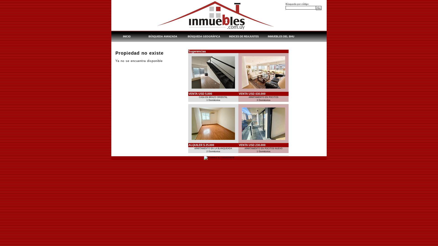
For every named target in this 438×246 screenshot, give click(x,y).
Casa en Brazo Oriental (213, 97)
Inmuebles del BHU (281, 36)
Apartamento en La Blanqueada (213, 148)
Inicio (127, 36)
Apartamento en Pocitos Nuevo (263, 148)
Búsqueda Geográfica (204, 36)
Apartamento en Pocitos (263, 97)
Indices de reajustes (244, 36)
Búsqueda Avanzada (163, 36)
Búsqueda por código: (297, 4)
